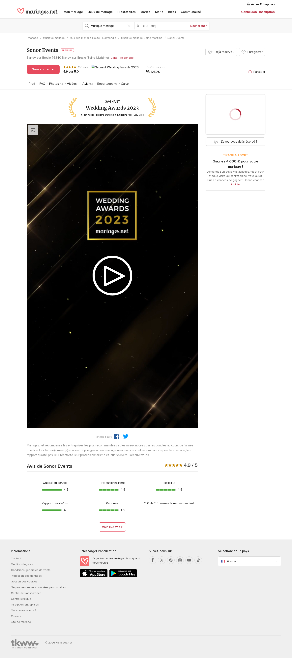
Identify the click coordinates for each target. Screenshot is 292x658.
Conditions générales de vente (31, 570)
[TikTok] (198, 560)
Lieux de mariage (100, 12)
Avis (85, 84)
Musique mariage (54, 38)
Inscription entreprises (25, 604)
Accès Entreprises (262, 4)
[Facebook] (152, 560)
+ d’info (235, 184)
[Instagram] (180, 560)
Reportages (105, 84)
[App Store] (94, 576)
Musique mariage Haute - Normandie (93, 38)
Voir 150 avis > (112, 527)
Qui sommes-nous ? (23, 610)
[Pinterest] (171, 560)
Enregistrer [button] (255, 52)
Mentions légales (22, 564)
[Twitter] (161, 560)
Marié (159, 12)
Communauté (191, 12)
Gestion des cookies (24, 581)
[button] (116, 436)
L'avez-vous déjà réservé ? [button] (238, 142)
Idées (172, 12)
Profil (32, 84)
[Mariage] (37, 12)
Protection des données (26, 575)
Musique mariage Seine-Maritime (141, 38)
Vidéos (72, 84)
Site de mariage (21, 622)
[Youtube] (189, 560)
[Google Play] (123, 576)
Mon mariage (73, 12)
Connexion (249, 12)
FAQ (42, 84)
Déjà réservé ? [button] (225, 52)
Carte (114, 57)
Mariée (145, 12)
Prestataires (126, 12)
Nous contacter (43, 69)
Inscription (267, 12)
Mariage (33, 38)
